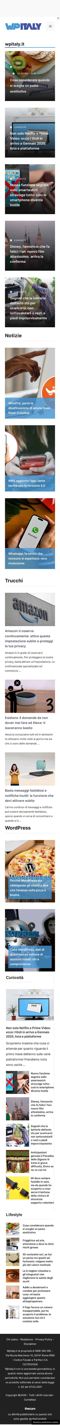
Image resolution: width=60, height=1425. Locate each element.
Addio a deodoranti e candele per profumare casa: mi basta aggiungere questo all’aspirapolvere (36, 1294)
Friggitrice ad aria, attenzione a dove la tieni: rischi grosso (38, 1244)
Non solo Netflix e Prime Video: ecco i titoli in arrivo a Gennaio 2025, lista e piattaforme (28, 1032)
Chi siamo (12, 1339)
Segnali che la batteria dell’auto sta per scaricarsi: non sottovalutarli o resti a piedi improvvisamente (28, 308)
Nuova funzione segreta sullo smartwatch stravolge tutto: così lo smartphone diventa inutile (29, 195)
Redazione (26, 1339)
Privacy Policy (44, 1339)
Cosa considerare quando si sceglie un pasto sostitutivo (30, 85)
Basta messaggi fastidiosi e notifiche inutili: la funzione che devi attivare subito (29, 796)
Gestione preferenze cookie (45, 1422)
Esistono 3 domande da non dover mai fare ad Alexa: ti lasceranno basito (26, 723)
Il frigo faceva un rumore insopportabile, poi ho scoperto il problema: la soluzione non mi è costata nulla (37, 1314)
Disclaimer (30, 1343)
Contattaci (30, 1399)
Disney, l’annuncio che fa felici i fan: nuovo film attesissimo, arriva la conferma (42, 1108)
